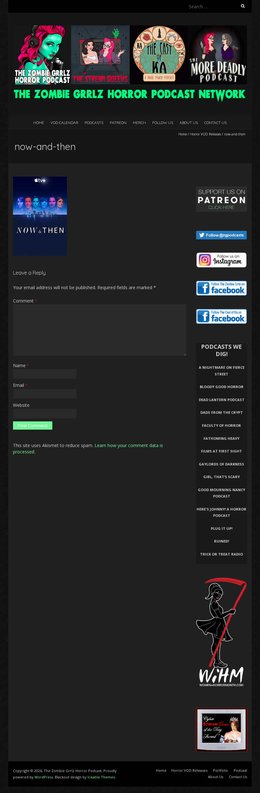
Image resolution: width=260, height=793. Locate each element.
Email (20, 385)
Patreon (118, 122)
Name (21, 365)
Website (21, 405)
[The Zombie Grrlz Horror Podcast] (130, 28)
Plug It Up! (221, 528)
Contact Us (215, 122)
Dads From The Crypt (221, 412)
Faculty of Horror (221, 425)
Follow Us (162, 122)
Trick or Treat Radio (221, 554)
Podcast (240, 770)
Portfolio (220, 770)
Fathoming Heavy (221, 438)
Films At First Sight (221, 451)
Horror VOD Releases (205, 134)
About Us (188, 122)
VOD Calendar (64, 122)
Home (38, 122)
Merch (139, 122)
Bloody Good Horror (222, 386)
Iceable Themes (101, 777)
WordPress (44, 777)
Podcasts (94, 122)
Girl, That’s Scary (221, 476)
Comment (25, 301)
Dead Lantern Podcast (221, 399)
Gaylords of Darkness (221, 464)
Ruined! (221, 541)
